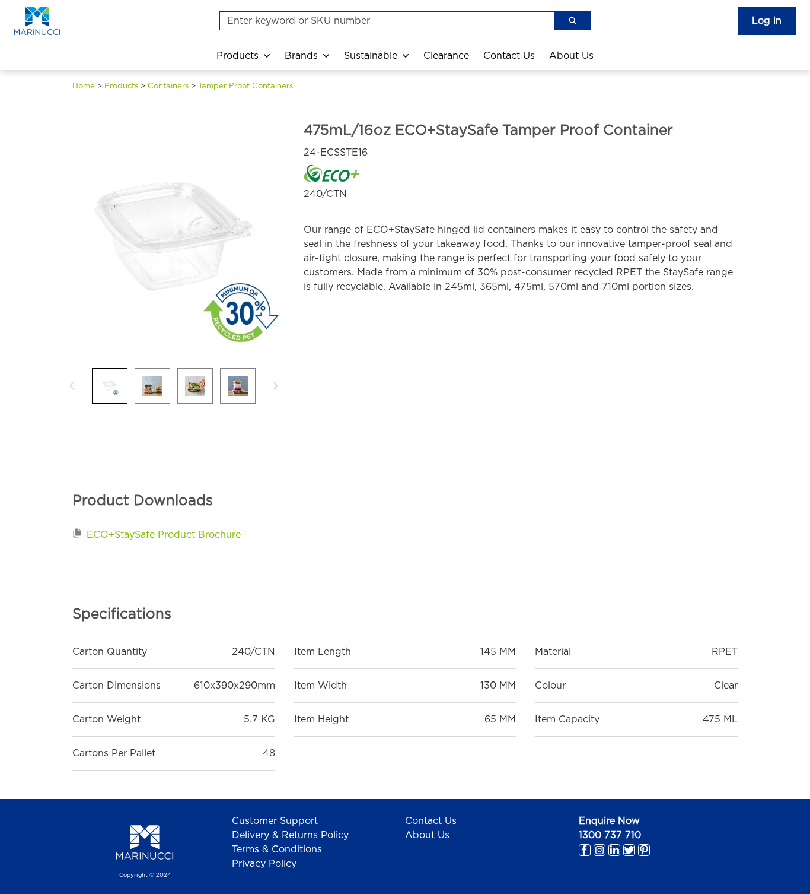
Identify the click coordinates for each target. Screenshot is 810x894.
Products (237, 56)
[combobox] (382, 21)
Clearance (446, 56)
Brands (301, 56)
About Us (571, 56)
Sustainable (370, 56)
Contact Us (509, 56)
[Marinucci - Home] (49, 21)
